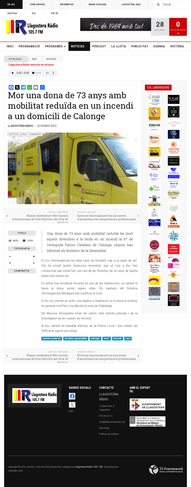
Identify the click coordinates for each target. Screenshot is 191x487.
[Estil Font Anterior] (10, 263)
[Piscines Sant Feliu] (174, 236)
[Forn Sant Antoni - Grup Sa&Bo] (154, 246)
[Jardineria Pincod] (154, 127)
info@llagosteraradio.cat (112, 422)
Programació (29, 46)
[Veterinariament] (154, 164)
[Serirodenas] (174, 161)
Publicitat (139, 46)
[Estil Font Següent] (34, 263)
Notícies (77, 46)
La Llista (118, 46)
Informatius (66, 4)
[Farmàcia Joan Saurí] (154, 177)
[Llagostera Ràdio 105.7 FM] (31, 27)
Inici (10, 46)
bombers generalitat (76, 338)
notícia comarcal (52, 338)
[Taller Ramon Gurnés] (154, 113)
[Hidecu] (174, 262)
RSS (71, 411)
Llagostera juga (130, 4)
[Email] (36, 87)
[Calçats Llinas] (154, 140)
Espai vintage (37, 4)
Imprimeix (18, 240)
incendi (117, 338)
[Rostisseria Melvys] (174, 287)
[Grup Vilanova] (174, 173)
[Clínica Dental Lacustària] (154, 293)
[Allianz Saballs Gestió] (174, 184)
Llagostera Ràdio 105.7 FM (89, 467)
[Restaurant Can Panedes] (154, 233)
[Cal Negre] (174, 111)
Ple (34, 13)
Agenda (159, 46)
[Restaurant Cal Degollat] (154, 152)
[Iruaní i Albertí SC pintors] (154, 280)
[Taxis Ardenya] (174, 249)
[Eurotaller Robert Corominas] (154, 222)
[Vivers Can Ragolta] (154, 188)
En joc (11, 4)
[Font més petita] (10, 256)
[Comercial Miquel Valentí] (154, 258)
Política (12, 13)
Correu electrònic (38, 240)
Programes (54, 46)
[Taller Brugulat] (154, 200)
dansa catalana (97, 4)
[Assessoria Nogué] (174, 99)
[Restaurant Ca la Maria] (154, 269)
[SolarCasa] (174, 147)
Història (177, 46)
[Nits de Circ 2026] (174, 134)
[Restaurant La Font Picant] (174, 207)
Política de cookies (109, 434)
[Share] (42, 87)
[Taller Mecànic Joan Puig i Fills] (154, 100)
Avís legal (104, 428)
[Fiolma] (174, 221)
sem (128, 338)
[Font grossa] (34, 256)
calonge (95, 338)
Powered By (166, 469)
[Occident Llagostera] (154, 212)
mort (106, 338)
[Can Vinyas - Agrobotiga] (174, 194)
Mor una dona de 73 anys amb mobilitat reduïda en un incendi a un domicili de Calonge (70, 105)
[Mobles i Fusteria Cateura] (174, 124)
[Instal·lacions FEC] (174, 275)
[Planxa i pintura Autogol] (174, 300)
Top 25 (54, 13)
